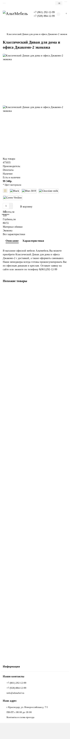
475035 (7, 162)
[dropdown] (4, 3)
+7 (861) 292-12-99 (16, 682)
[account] (65, 1)
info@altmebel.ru (15, 693)
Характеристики (33, 240)
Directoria (8, 170)
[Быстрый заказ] (43, 206)
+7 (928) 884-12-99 (16, 687)
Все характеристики (14, 234)
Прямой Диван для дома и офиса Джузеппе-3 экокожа (32, 558)
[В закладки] (64, 290)
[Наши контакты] (62, 732)
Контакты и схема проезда (20, 717)
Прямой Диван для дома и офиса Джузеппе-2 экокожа (32, 484)
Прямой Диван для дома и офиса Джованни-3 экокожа (32, 411)
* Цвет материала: (12, 184)
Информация (11, 666)
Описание (12, 240)
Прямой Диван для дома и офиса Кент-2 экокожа (29, 631)
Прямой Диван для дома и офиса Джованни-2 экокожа (32, 337)
